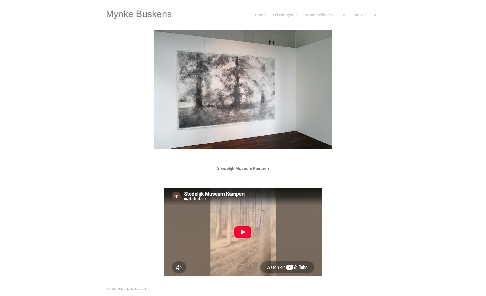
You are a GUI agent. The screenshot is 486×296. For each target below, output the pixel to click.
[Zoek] (375, 15)
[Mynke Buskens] (139, 15)
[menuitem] (260, 15)
